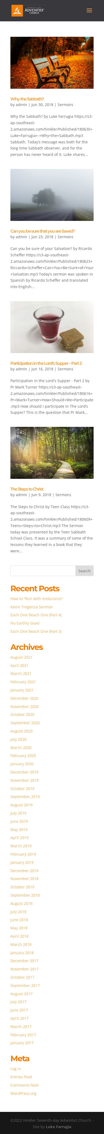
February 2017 (23, 1034)
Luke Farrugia (58, 1126)
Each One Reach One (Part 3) (36, 631)
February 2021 (23, 681)
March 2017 (20, 1026)
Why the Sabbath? (26, 99)
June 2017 (19, 1010)
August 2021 (21, 657)
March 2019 (20, 845)
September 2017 (25, 985)
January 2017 (22, 1042)
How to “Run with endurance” (36, 598)
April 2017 (19, 1018)
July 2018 (18, 911)
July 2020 (18, 739)
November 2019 (24, 780)
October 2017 (22, 977)
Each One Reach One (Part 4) (36, 614)
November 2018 (24, 878)
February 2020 (23, 755)
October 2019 (22, 788)
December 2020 (24, 698)
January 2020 (22, 763)
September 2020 (25, 722)
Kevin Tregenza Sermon (31, 606)
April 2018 (19, 936)
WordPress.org (23, 1093)
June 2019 (19, 821)
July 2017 (18, 1001)
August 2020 (21, 731)
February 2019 (23, 854)
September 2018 (25, 895)
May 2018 (18, 927)
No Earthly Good (24, 623)
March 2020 (20, 747)
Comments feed (24, 1085)
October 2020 (22, 714)
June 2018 (19, 919)
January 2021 (22, 689)
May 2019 (18, 829)
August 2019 (21, 804)
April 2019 (19, 837)
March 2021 (20, 673)
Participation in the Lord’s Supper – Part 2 (45, 363)
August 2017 (21, 993)
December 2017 (24, 960)
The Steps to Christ (26, 489)
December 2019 (24, 772)
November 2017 (24, 968)
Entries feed (21, 1076)
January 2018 (22, 952)
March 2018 (20, 944)
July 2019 (18, 813)
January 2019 (22, 862)
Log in (15, 1068)
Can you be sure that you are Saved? (42, 231)
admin (21, 104)
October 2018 (22, 886)
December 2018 (24, 870)
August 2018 (21, 903)
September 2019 (25, 796)
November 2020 (24, 706)
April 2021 (19, 665)
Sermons (65, 104)
